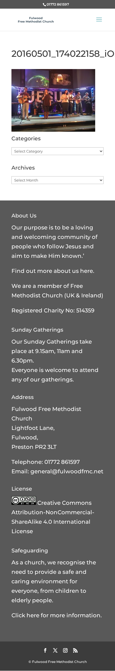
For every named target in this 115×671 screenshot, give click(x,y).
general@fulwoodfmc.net (66, 471)
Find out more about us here (52, 271)
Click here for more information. (56, 615)
